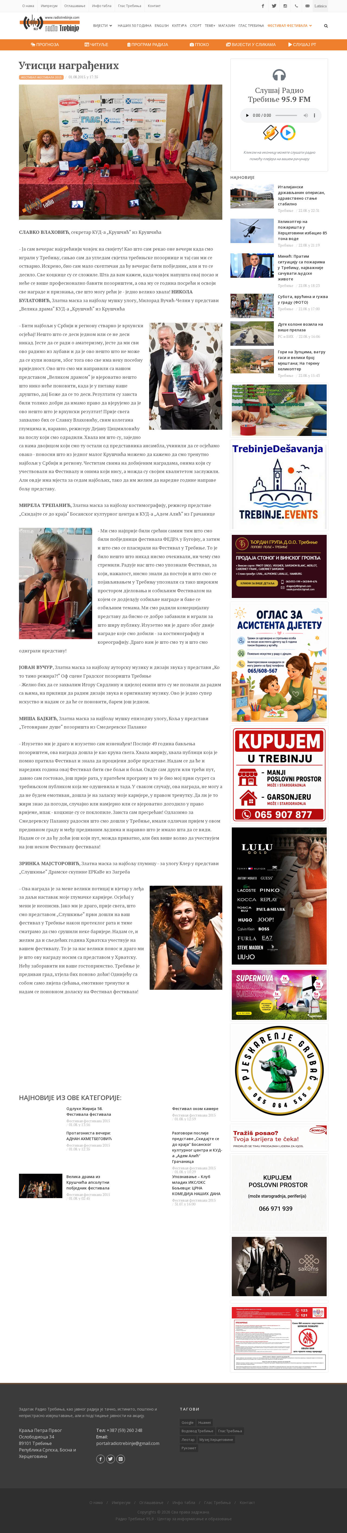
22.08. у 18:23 (309, 285)
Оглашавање (74, 6)
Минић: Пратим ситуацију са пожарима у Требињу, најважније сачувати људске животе (301, 268)
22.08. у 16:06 (309, 336)
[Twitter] (274, 6)
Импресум (49, 6)
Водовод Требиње (197, 1430)
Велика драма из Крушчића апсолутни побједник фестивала (88, 1182)
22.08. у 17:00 (309, 308)
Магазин (227, 25)
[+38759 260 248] (296, 6)
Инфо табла (101, 6)
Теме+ (210, 25)
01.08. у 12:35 (79, 1149)
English (162, 25)
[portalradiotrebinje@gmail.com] (307, 6)
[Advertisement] (120, 1042)
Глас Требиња (129, 6)
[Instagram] (285, 6)
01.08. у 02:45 (79, 1198)
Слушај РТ (304, 44)
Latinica (320, 6)
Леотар (188, 1439)
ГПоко (201, 44)
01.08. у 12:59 (185, 1119)
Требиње (285, 210)
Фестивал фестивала (288, 25)
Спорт (196, 25)
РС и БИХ (286, 336)
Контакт (154, 6)
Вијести (101, 25)
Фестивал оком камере (195, 1108)
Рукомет (189, 1447)
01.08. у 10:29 (185, 1171)
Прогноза (47, 44)
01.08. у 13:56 (79, 1124)
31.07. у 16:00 (185, 1204)
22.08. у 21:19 (309, 245)
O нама (28, 6)
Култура (179, 25)
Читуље (98, 44)
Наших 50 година (135, 25)
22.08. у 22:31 (309, 210)
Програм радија (149, 44)
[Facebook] (263, 6)
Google (188, 1422)
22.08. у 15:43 (309, 375)
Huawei (204, 1422)
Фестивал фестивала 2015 (88, 1120)
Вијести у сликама (253, 44)
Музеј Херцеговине (216, 1439)
